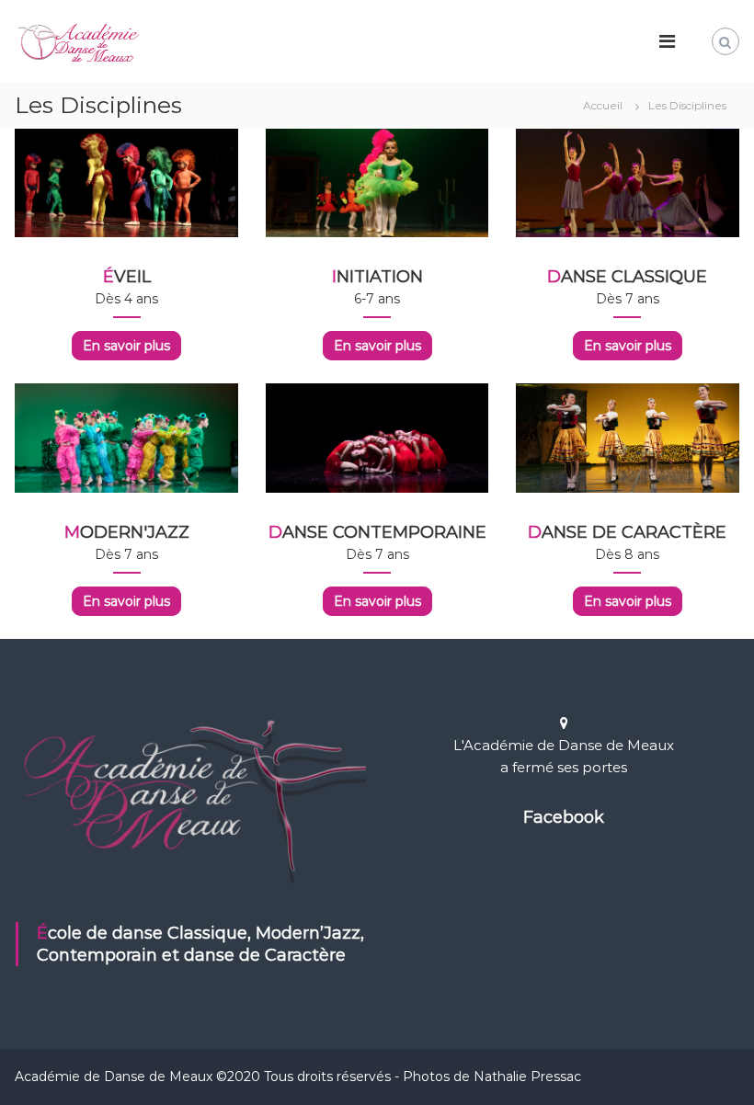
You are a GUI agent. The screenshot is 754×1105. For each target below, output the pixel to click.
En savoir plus (126, 345)
